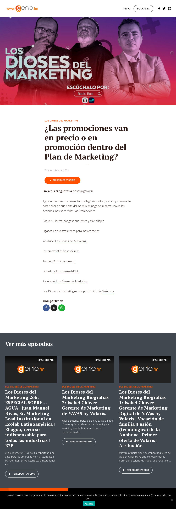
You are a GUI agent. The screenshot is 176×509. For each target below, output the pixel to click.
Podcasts (143, 8)
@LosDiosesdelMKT (67, 271)
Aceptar (89, 503)
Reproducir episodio (64, 180)
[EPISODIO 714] (145, 369)
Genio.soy (108, 291)
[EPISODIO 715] (88, 369)
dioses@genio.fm (83, 191)
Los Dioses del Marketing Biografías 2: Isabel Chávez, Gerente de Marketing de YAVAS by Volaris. (86, 402)
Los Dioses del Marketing (61, 120)
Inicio (126, 8)
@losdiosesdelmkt (67, 251)
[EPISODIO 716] (31, 369)
